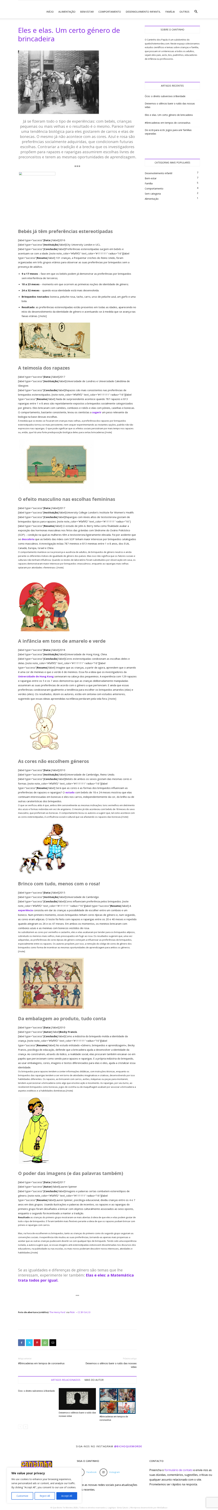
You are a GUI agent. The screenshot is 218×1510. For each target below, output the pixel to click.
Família (170, 11)
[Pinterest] (37, 1342)
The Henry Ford (57, 1312)
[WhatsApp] (45, 1342)
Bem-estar (87, 11)
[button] (196, 12)
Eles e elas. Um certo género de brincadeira (169, 114)
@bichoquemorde (128, 1446)
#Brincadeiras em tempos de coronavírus (41, 1363)
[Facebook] (21, 1342)
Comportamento (109, 11)
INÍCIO (50, 11)
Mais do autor (94, 1380)
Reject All (45, 1495)
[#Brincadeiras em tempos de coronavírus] (118, 1401)
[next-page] (26, 1427)
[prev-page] (20, 1427)
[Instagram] (103, 1472)
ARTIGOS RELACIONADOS (65, 1380)
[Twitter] (29, 1342)
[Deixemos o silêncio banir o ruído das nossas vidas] (77, 1399)
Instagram (114, 1472)
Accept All (66, 1495)
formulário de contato (179, 1470)
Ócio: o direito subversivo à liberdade (36, 1391)
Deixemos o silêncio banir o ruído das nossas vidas (111, 1365)
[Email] (52, 1342)
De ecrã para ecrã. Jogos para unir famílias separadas (168, 131)
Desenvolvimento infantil (143, 11)
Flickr (72, 1312)
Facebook (92, 1472)
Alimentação (66, 11)
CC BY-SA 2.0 (84, 1312)
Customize (22, 1495)
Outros (184, 11)
